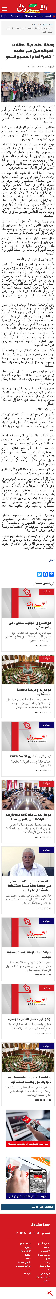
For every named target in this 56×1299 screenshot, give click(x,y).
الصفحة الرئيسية (46, 24)
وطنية (28, 1247)
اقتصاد (47, 1247)
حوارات (47, 1259)
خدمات (27, 1259)
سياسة (34, 24)
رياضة (47, 1262)
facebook (34, 1233)
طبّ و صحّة (45, 1266)
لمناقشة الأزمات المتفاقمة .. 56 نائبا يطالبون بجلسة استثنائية (29, 1080)
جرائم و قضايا (44, 1255)
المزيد (4, 9)
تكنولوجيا (45, 1251)
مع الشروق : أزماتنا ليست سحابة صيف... (29, 955)
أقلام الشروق (44, 1243)
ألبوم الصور (25, 1244)
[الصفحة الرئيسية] (32, 6)
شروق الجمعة (24, 1262)
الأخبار (48, 16)
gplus (25, 1233)
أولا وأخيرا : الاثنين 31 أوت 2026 (30, 756)
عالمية (47, 1270)
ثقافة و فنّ (26, 1251)
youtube (21, 1233)
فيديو (28, 1270)
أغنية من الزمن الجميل (43, 1279)
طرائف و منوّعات (23, 1266)
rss (30, 1233)
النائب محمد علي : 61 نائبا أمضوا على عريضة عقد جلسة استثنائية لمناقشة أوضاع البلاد (29, 885)
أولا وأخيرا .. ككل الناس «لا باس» (29, 1019)
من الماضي (45, 1273)
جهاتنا (28, 1255)
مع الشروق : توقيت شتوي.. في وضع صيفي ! (30, 625)
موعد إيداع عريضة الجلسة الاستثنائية (34, 692)
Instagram (17, 1233)
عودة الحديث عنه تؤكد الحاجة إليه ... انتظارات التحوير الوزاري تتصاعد (28, 817)
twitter (38, 1233)
